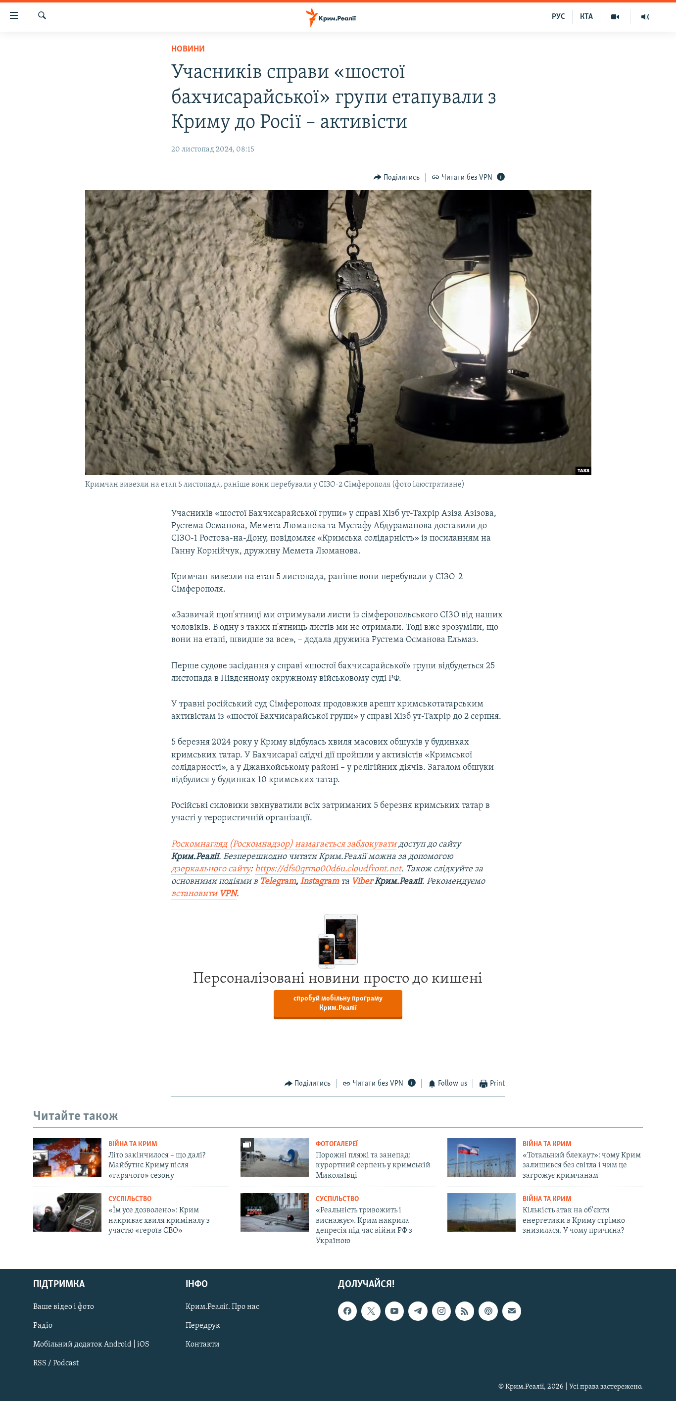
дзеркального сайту (210, 869)
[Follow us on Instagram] (441, 1310)
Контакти (203, 1345)
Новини (188, 49)
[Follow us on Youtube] (394, 1310)
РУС (558, 17)
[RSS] (464, 1310)
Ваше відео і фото (63, 1307)
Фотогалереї (337, 1144)
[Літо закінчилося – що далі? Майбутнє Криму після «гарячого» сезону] (67, 1157)
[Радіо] (645, 17)
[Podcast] (488, 1310)
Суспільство (129, 1199)
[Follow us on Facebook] (347, 1310)
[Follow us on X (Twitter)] (370, 1310)
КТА (586, 17)
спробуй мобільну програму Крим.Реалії (338, 1003)
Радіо (42, 1326)
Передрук (203, 1326)
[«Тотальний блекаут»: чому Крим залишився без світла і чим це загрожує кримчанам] (481, 1157)
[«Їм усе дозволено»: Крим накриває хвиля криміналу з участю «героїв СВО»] (67, 1212)
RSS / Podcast (56, 1363)
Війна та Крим (132, 1144)
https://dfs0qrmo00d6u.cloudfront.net (328, 869)
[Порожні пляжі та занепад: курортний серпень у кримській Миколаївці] (275, 1157)
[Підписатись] (511, 1310)
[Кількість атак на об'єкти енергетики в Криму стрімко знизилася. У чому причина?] (481, 1212)
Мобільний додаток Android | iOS (91, 1345)
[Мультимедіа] (615, 17)
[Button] (397, 177)
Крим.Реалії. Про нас (222, 1307)
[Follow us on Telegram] (417, 1310)
